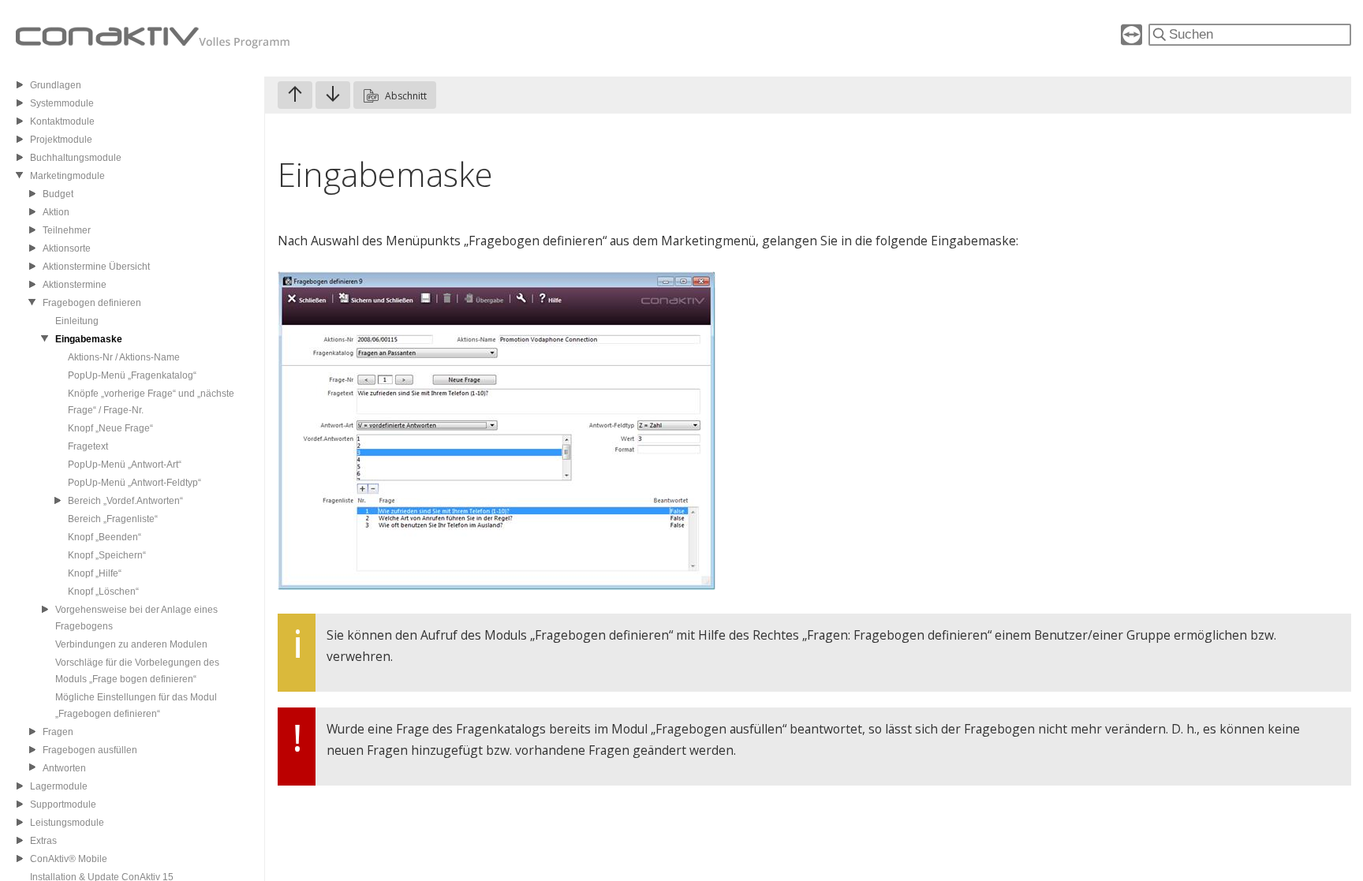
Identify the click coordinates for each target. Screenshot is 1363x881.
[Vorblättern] (333, 95)
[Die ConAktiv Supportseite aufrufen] (1131, 40)
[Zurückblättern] (295, 95)
